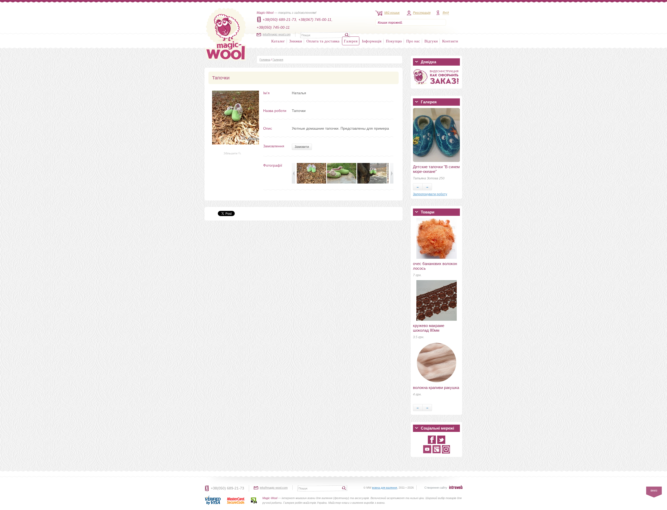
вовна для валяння (384, 487)
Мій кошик (392, 13)
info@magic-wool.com (277, 34)
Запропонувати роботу (430, 194)
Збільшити (231, 153)
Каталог (278, 40)
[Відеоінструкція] (436, 85)
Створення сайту (435, 487)
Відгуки (431, 40)
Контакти (450, 40)
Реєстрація (421, 13)
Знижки (295, 40)
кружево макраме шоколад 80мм (428, 327)
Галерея (350, 40)
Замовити (302, 147)
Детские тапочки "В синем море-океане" (436, 169)
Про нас (413, 40)
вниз (654, 490)
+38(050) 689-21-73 (227, 488)
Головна (265, 59)
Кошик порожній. (390, 22)
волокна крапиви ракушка (436, 387)
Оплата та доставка (322, 40)
